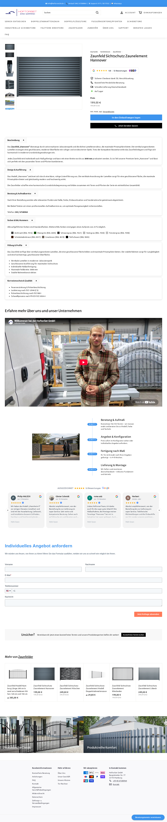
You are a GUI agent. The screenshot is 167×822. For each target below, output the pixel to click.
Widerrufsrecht (38, 793)
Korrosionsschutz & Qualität (19, 280)
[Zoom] (49, 76)
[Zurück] (8, 510)
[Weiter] (159, 510)
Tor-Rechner (63, 784)
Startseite (94, 52)
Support (124, 28)
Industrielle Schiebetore (20, 28)
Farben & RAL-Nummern (17, 220)
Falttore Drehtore (52, 28)
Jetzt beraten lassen (128, 125)
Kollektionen (105, 52)
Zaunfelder (76, 28)
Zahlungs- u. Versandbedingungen (40, 801)
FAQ (7, 34)
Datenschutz (37, 797)
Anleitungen (37, 776)
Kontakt (35, 784)
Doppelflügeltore (75, 21)
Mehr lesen (15, 522)
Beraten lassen (143, 28)
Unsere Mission (64, 780)
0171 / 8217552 (103, 3)
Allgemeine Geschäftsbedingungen (41, 788)
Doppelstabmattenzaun (45, 21)
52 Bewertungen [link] (120, 71)
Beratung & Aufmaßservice (19, 193)
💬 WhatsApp (116, 3)
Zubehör (93, 28)
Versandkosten (108, 111)
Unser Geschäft (64, 776)
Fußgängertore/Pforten (107, 21)
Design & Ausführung (16, 169)
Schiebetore (134, 21)
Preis (92, 98)
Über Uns (108, 28)
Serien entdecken (15, 21)
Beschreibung (13, 140)
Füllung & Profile (14, 245)
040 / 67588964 (80, 3)
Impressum (36, 806)
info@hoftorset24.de (56, 3)
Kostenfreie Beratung (41, 773)
